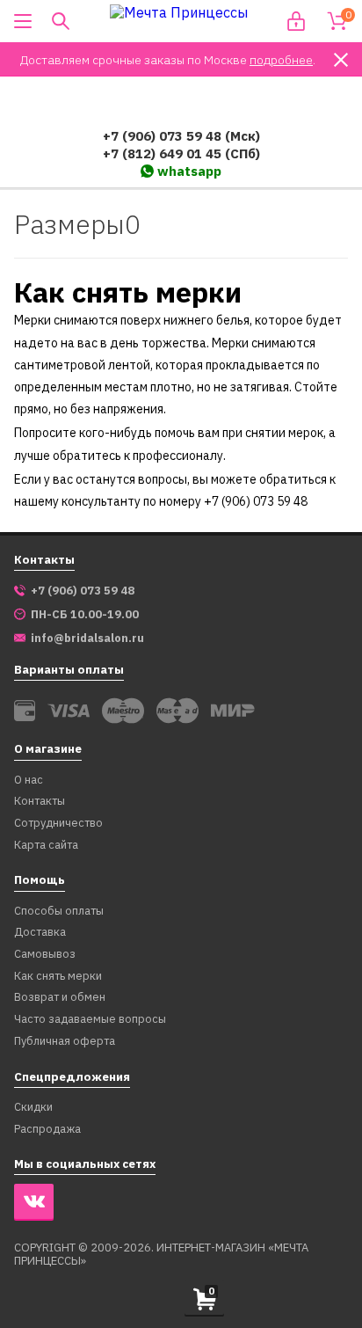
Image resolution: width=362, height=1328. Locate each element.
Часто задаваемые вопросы (90, 1019)
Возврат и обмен (59, 997)
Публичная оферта (64, 1041)
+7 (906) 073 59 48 (82, 591)
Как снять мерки (58, 976)
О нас (28, 780)
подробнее (281, 60)
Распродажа (47, 1129)
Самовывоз (45, 954)
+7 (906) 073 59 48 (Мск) (181, 136)
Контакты (39, 801)
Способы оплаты (59, 911)
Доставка (40, 932)
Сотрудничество (58, 823)
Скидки (33, 1107)
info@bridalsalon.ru (87, 638)
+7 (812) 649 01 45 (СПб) (181, 153)
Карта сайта (46, 845)
